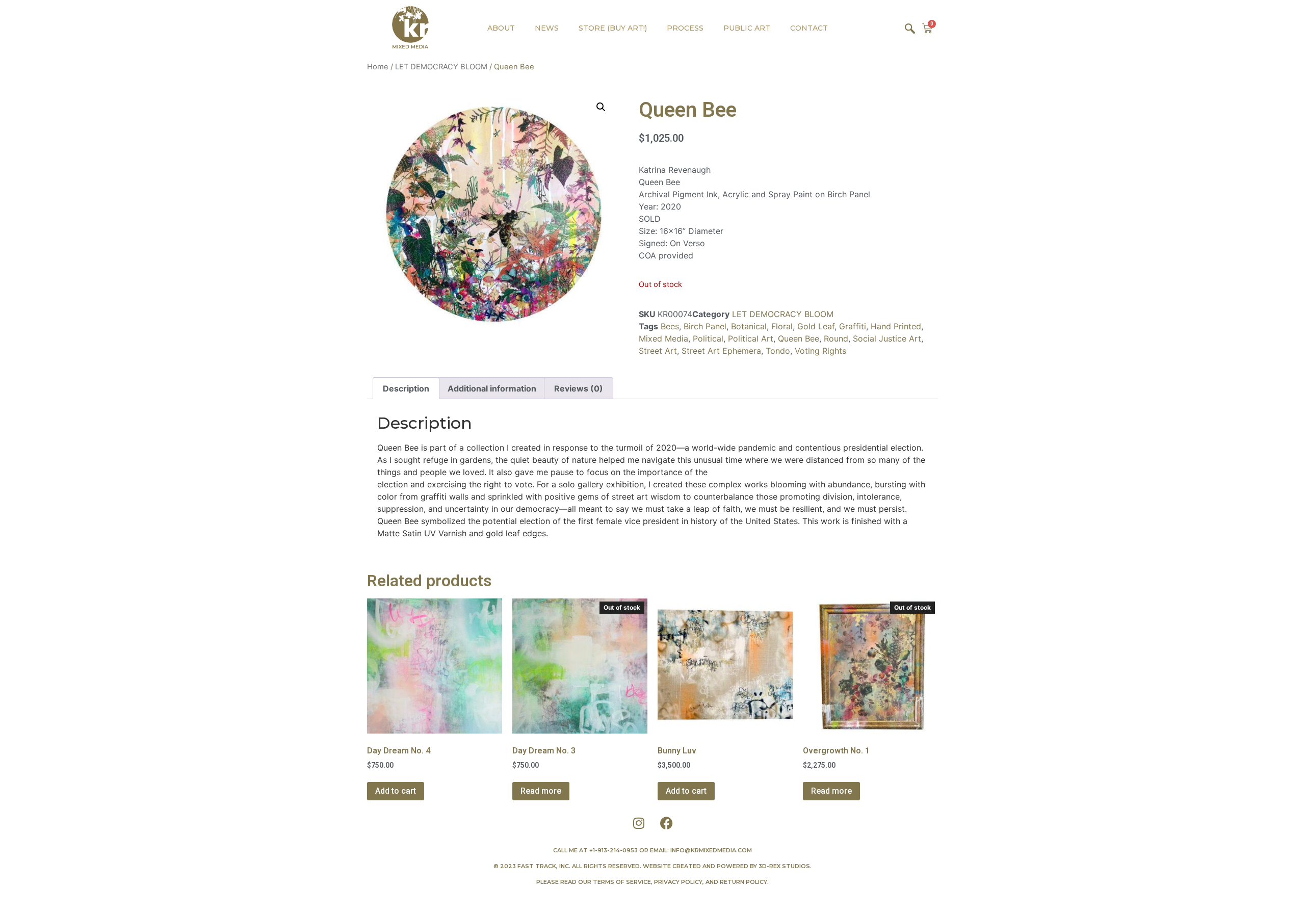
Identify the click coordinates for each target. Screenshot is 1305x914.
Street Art (658, 351)
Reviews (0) (578, 388)
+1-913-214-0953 (613, 850)
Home (377, 66)
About (501, 28)
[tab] (406, 388)
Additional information (492, 388)
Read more (540, 791)
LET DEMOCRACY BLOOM (441, 66)
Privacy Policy (678, 881)
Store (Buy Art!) (613, 28)
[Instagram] (638, 823)
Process (685, 28)
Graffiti (852, 326)
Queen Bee (798, 338)
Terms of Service (622, 881)
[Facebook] (667, 823)
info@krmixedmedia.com (711, 850)
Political (708, 338)
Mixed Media (663, 338)
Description (406, 388)
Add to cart (395, 791)
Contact (809, 28)
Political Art (750, 338)
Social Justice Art (887, 338)
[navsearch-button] (910, 28)
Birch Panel (705, 326)
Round (836, 338)
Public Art (746, 28)
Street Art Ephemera (721, 351)
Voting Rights (820, 351)
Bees (670, 326)
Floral (782, 326)
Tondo (778, 351)
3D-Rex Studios (784, 866)
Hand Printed (896, 326)
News (547, 28)
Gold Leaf (815, 326)
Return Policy (743, 881)
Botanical (749, 326)
